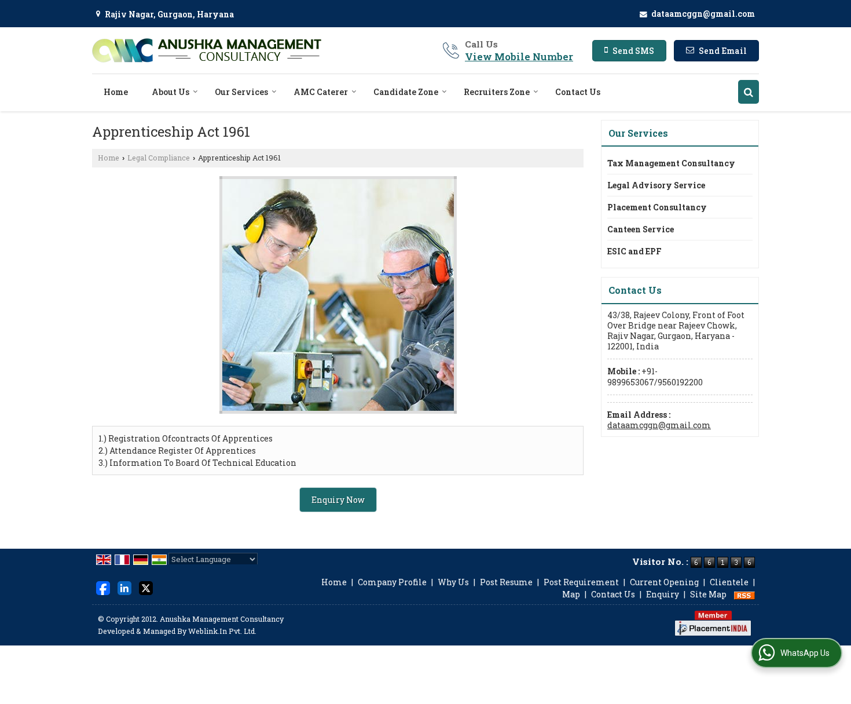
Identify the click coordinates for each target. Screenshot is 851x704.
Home (116, 91)
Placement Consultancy (657, 207)
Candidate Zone (405, 91)
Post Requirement (581, 582)
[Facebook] (103, 587)
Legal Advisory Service (656, 185)
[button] (519, 56)
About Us (170, 91)
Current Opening (664, 582)
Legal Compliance (158, 157)
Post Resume (506, 582)
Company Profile (392, 582)
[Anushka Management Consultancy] (207, 50)
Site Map (708, 594)
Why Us (453, 582)
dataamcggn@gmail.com (703, 13)
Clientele (729, 582)
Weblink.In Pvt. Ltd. (222, 631)
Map (571, 594)
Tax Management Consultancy (671, 163)
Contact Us (577, 91)
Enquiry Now (338, 499)
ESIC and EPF (634, 251)
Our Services (241, 91)
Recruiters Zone (497, 91)
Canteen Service (640, 229)
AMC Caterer (321, 91)
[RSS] (744, 594)
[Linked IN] (124, 587)
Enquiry (662, 594)
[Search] (748, 92)
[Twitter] (146, 587)
